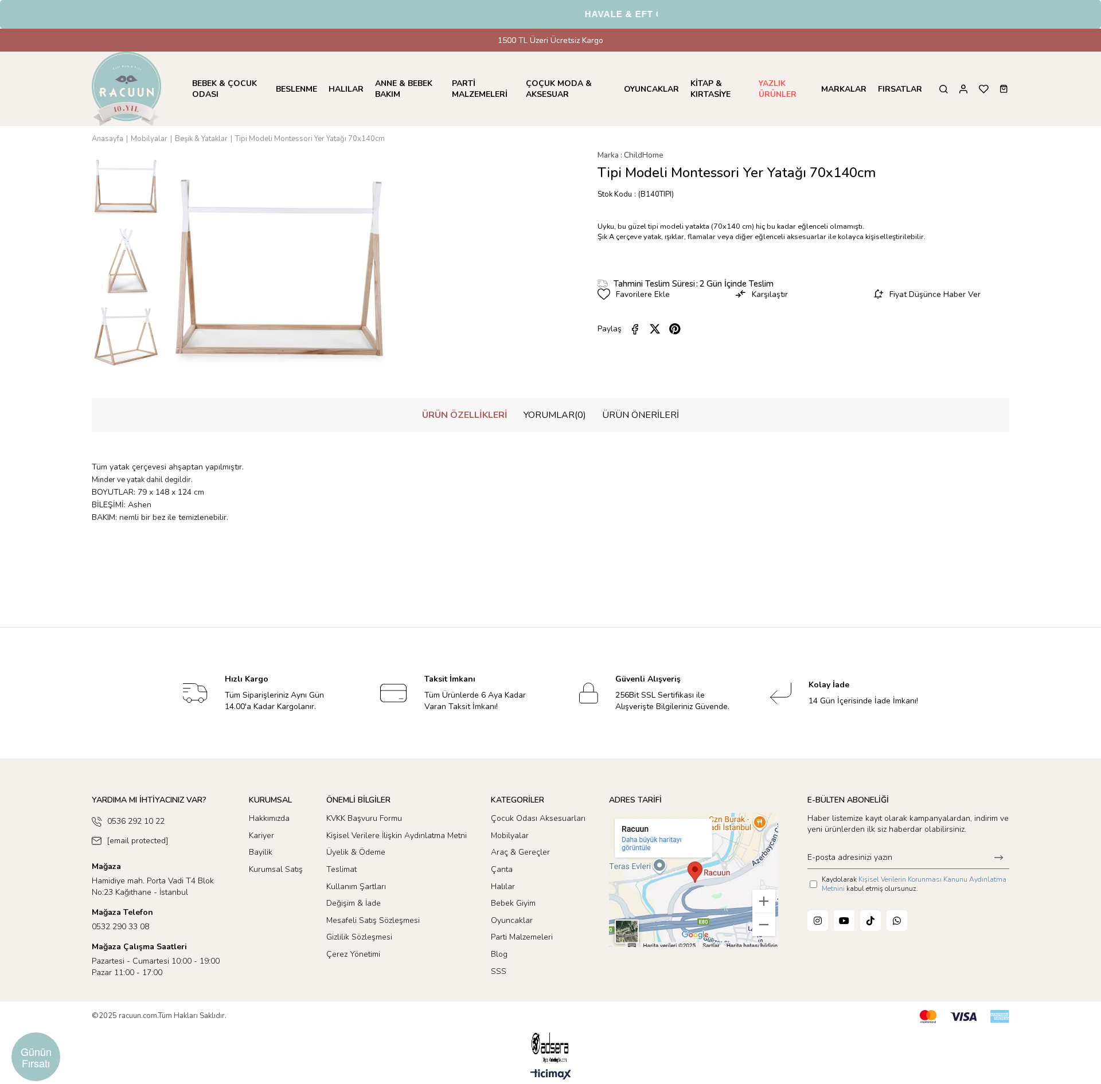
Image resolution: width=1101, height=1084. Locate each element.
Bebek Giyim (513, 903)
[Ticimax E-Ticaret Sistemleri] (550, 1075)
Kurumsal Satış (276, 869)
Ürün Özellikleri (464, 415)
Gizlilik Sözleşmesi (359, 937)
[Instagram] (817, 920)
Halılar (503, 886)
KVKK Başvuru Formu (364, 818)
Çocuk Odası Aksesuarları (538, 818)
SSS (498, 971)
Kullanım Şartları (356, 886)
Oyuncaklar (512, 920)
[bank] (964, 1016)
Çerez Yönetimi (353, 954)
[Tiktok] (870, 920)
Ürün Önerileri (640, 415)
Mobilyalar (510, 835)
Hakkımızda (269, 818)
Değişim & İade (353, 903)
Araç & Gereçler (520, 852)
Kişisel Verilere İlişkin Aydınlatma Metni (396, 835)
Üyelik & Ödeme (355, 852)
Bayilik (260, 852)
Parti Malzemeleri (522, 937)
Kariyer (261, 835)
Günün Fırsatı (36, 1057)
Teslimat (341, 869)
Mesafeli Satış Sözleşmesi (373, 920)
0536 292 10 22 (136, 821)
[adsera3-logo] (550, 1047)
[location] (693, 880)
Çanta (502, 869)
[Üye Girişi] (963, 89)
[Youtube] (844, 920)
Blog (499, 954)
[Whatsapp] (897, 920)
